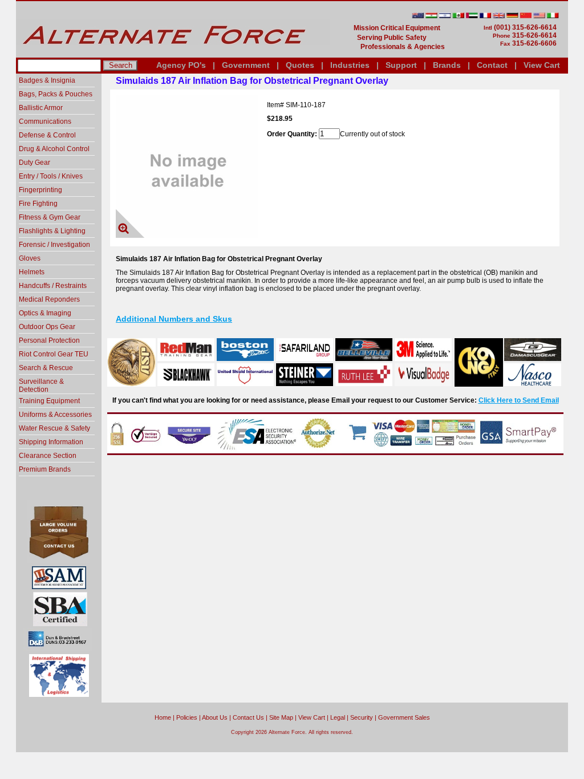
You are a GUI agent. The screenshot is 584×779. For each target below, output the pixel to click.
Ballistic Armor (41, 108)
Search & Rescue (46, 368)
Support (401, 65)
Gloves (29, 258)
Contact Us (248, 717)
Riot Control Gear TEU (53, 354)
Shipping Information (51, 442)
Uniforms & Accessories (55, 415)
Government (246, 65)
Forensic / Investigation (54, 245)
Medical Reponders (49, 299)
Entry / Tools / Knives (51, 176)
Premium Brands (45, 469)
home (163, 717)
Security (361, 717)
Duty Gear (34, 163)
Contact (492, 65)
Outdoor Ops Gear (47, 327)
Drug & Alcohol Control (54, 149)
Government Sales (404, 717)
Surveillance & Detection (41, 385)
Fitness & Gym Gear (49, 217)
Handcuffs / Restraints (53, 286)
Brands (447, 65)
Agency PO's (181, 65)
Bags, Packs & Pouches (55, 94)
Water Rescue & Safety (54, 428)
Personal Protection (49, 340)
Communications (45, 121)
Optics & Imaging (45, 313)
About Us (215, 717)
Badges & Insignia (47, 80)
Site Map (281, 717)
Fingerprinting (40, 190)
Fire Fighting (38, 204)
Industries (350, 65)
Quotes (300, 65)
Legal (337, 717)
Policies (186, 717)
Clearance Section (47, 456)
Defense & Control (47, 135)
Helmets (31, 272)
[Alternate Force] (173, 53)
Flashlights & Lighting (52, 231)
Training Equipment (49, 401)
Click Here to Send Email (518, 400)
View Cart (542, 65)
